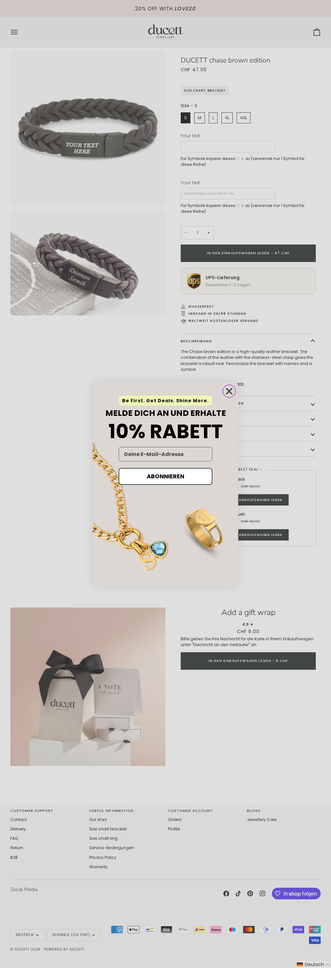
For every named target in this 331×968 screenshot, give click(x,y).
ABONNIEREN (165, 476)
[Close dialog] (229, 391)
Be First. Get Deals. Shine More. (165, 400)
